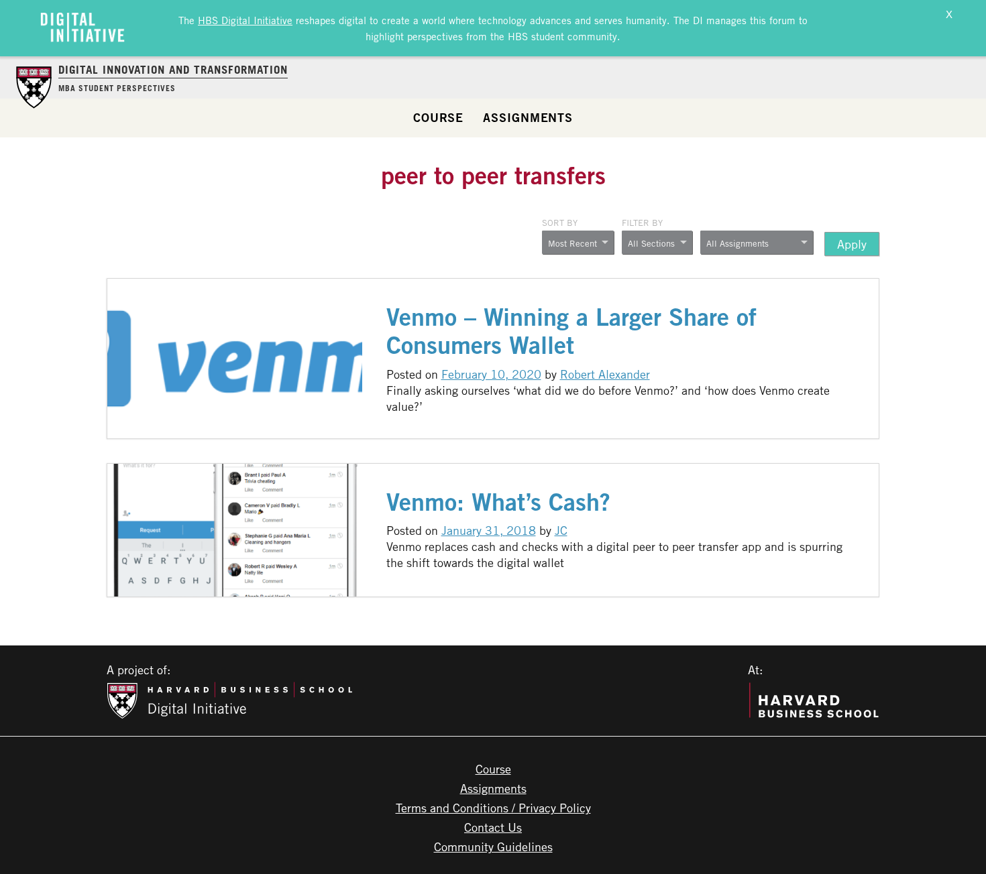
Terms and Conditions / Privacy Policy (493, 807)
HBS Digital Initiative (245, 20)
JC (561, 530)
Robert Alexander (605, 374)
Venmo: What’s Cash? (498, 501)
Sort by (560, 222)
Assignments (528, 117)
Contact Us (493, 827)
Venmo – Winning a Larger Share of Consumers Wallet (571, 331)
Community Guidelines (493, 846)
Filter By (642, 222)
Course (438, 117)
